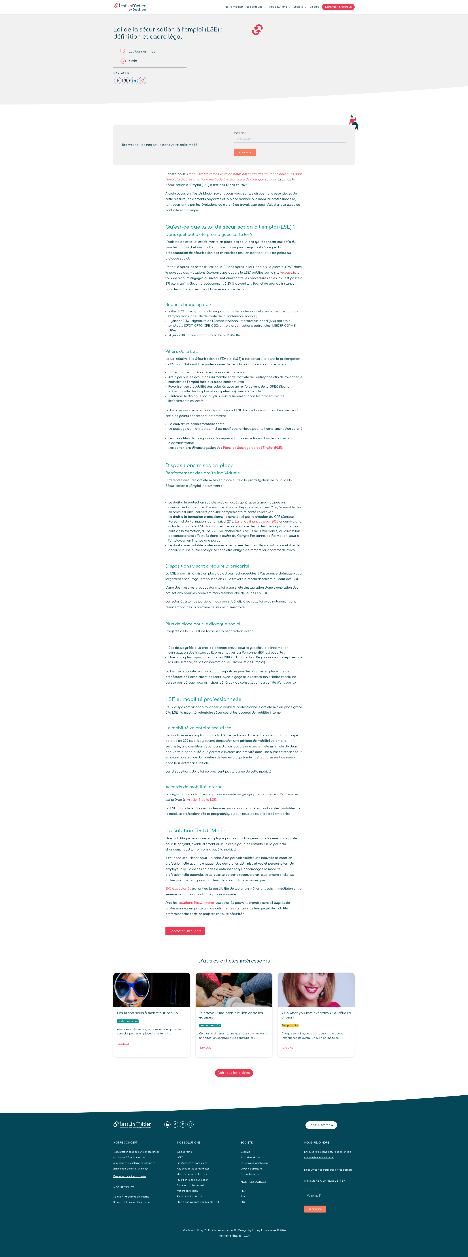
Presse (244, 1196)
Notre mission (234, 7)
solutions (186, 902)
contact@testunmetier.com (319, 1157)
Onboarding (184, 1152)
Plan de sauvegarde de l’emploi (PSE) (198, 1202)
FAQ (243, 1202)
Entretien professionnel (190, 1185)
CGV (247, 1235)
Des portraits (290, 1025)
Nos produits (254, 7)
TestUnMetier (204, 902)
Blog (243, 1191)
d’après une (190, 179)
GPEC (180, 1157)
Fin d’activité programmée (192, 1163)
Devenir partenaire (251, 1169)
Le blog (314, 7)
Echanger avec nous (338, 6)
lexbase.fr (287, 272)
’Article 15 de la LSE (201, 799)
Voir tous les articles (234, 1073)
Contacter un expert (185, 931)
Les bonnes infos (142, 51)
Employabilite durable (190, 1196)
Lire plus (123, 1043)
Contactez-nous (250, 1174)
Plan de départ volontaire (192, 1174)
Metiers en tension (187, 1191)
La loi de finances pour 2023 (256, 521)
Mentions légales (229, 1235)
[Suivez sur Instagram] (190, 1124)
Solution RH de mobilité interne (131, 1197)
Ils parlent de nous (252, 1157)
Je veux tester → (321, 1125)
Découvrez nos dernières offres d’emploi (328, 1170)
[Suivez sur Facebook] (175, 1124)
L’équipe (245, 1152)
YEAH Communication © (220, 1230)
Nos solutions (278, 7)
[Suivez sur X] (183, 1124)
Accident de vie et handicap (193, 1169)
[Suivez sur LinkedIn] (167, 1124)
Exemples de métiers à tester (129, 1176)
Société (298, 7)
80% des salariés (178, 888)
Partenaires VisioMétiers (255, 1163)
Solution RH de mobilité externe (131, 1202)
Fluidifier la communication (192, 1180)
